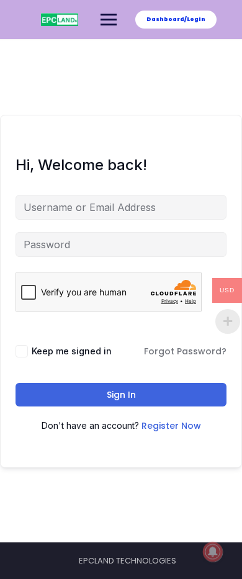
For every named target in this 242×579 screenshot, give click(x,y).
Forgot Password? (185, 351)
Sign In (121, 394)
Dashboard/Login (175, 19)
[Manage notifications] (213, 552)
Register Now (171, 426)
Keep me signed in (72, 351)
